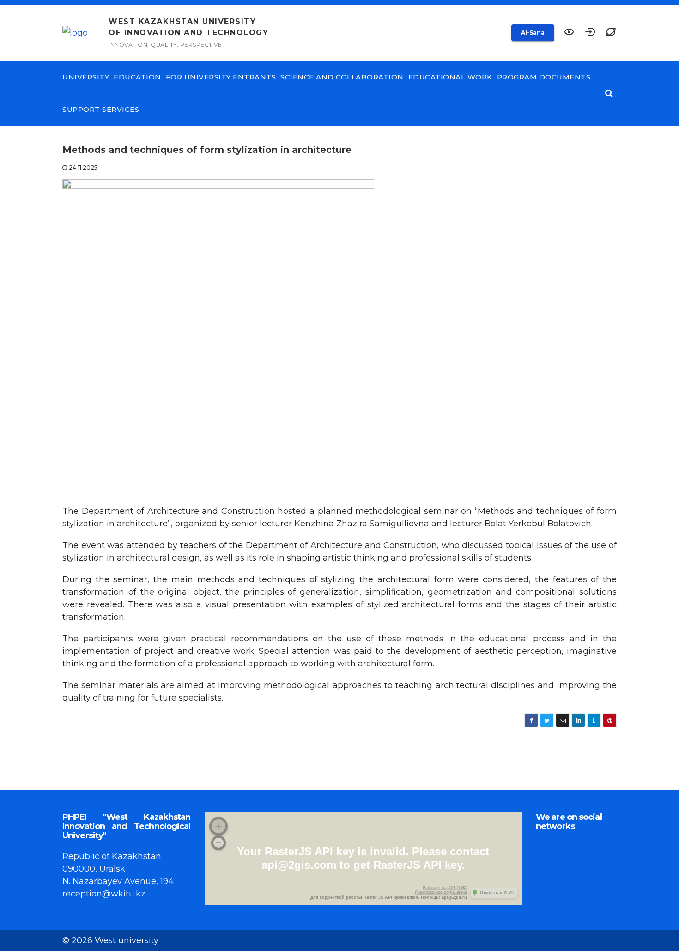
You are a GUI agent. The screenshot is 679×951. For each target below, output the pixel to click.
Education (137, 77)
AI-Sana (533, 32)
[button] (611, 32)
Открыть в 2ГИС (497, 892)
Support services (100, 109)
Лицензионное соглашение (441, 892)
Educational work (450, 77)
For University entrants (221, 77)
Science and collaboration (342, 77)
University (85, 77)
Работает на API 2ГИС (445, 887)
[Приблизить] (218, 826)
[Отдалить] (218, 842)
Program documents (544, 77)
